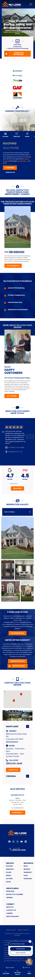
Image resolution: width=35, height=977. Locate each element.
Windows (10, 869)
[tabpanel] (17, 143)
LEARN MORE (10, 168)
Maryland (12, 726)
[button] (21, 694)
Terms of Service (23, 930)
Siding (8, 875)
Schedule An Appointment (19, 53)
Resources (28, 863)
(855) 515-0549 (14, 763)
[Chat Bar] (17, 967)
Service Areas (12, 888)
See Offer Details (17, 633)
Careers (9, 913)
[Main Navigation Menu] (30, 4)
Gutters (9, 878)
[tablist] (17, 135)
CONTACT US (10, 172)
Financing (28, 878)
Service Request (19, 666)
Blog (26, 866)
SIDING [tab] (27, 136)
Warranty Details (17, 661)
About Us (9, 907)
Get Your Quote (13, 266)
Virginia (11, 776)
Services (10, 863)
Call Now (6, 973)
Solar (8, 882)
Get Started (11, 396)
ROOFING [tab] (5, 136)
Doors (8, 872)
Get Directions (12, 741)
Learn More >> (17, 813)
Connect (10, 904)
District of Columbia (14, 894)
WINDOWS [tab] (16, 136)
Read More (17, 488)
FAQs (26, 875)
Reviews (27, 869)
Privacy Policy (11, 930)
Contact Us (13, 770)
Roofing (9, 866)
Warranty (28, 872)
